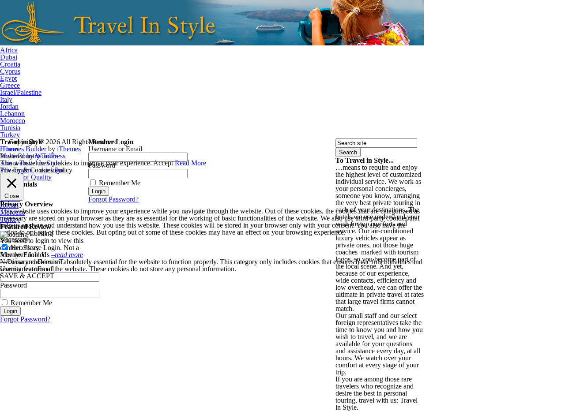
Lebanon (12, 113)
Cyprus (10, 71)
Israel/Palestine (20, 92)
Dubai (8, 57)
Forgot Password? (25, 319)
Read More (190, 163)
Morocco (12, 120)
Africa (9, 50)
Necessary (25, 247)
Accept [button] (163, 163)
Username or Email (115, 149)
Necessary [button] (14, 239)
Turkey (10, 134)
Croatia (10, 64)
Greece (10, 85)
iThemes (69, 149)
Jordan (9, 106)
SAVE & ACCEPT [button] (27, 276)
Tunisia (10, 127)
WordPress (50, 156)
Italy (6, 99)
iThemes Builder (23, 149)
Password (13, 285)
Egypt (8, 78)
